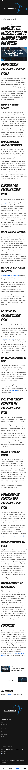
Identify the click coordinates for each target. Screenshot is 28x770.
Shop (3, 768)
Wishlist (24, 768)
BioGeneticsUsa (15, 760)
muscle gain (4, 203)
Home (2, 18)
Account (10, 768)
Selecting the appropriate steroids (10, 275)
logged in (10, 694)
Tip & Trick (7, 18)
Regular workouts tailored (7, 339)
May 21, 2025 (11, 24)
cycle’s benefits (14, 390)
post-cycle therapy (6, 220)
